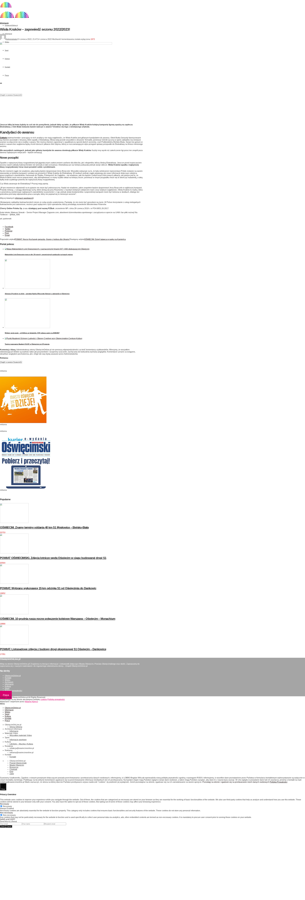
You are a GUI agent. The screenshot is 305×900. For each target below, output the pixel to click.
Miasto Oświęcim (17, 765)
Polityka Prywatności (278, 782)
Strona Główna (16, 727)
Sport (7, 688)
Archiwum (9, 682)
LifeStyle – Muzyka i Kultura (21, 744)
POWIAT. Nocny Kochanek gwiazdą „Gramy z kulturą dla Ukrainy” (42, 239)
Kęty (11, 772)
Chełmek (13, 769)
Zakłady (4, 138)
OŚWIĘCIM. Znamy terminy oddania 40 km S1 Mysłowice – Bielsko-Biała (44, 527)
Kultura (8, 686)
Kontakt (8, 678)
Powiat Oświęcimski (18, 763)
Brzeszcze (14, 767)
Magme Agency (31, 702)
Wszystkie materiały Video (21, 735)
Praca (6, 695)
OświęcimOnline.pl (11, 25)
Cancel (8, 826)
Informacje (8, 34)
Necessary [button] (4, 804)
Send (3, 826)
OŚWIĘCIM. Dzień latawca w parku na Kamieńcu (105, 239)
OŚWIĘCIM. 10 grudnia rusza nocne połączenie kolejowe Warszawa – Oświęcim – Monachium (57, 618)
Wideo (7, 42)
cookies (43, 699)
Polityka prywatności (13, 691)
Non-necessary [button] (6, 813)
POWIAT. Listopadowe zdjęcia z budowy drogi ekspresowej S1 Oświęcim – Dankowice (53, 649)
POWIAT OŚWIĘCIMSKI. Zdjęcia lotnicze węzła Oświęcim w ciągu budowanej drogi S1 (53, 557)
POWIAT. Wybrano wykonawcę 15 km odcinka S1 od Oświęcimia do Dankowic (48, 588)
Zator (12, 774)
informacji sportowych (24, 198)
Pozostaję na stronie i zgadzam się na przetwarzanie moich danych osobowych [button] (235, 782)
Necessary (7, 806)
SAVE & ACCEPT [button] (7, 819)
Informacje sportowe (18, 740)
